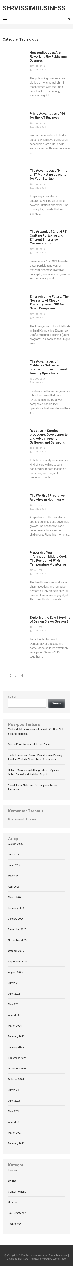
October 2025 (16, 950)
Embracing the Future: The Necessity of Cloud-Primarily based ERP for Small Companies (49, 302)
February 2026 (16, 908)
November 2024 (17, 1068)
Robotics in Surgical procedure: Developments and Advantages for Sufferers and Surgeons (49, 436)
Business (13, 1170)
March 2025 (15, 1025)
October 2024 (16, 1079)
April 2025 (13, 1015)
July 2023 (13, 1090)
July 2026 (13, 854)
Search (12, 696)
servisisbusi (39, 70)
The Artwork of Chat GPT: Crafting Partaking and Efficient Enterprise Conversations (49, 237)
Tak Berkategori (17, 1213)
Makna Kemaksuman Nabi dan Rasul (29, 744)
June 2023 (14, 1100)
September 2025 (17, 961)
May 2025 (13, 1004)
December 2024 (17, 1057)
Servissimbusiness (34, 8)
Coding (12, 1181)
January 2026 (16, 918)
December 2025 (17, 929)
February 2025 (16, 1036)
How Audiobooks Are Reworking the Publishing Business (48, 56)
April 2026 (13, 886)
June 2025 (14, 993)
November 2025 (17, 940)
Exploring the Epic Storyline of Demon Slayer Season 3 (50, 619)
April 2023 (13, 1122)
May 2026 (13, 876)
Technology (14, 1223)
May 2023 (13, 1111)
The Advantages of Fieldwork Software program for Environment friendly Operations (48, 367)
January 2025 (16, 1047)
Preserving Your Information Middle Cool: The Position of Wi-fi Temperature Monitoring (48, 558)
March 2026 (15, 897)
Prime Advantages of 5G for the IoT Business (47, 115)
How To (12, 1202)
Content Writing (17, 1191)
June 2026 (14, 865)
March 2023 (15, 1132)
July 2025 (13, 983)
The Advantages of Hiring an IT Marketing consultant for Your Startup (49, 174)
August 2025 (15, 972)
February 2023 (16, 1143)
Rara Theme (30, 1258)
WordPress (59, 1258)
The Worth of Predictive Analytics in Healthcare (47, 497)
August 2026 (15, 843)
